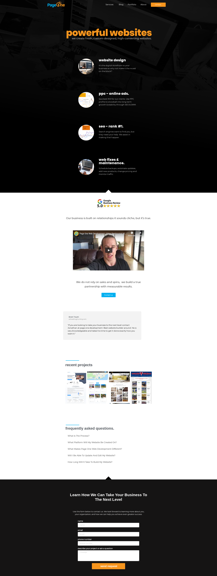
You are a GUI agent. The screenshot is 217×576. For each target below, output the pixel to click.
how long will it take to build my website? (90, 462)
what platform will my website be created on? (92, 443)
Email (80, 530)
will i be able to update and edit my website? (91, 456)
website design (112, 60)
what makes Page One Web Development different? (95, 449)
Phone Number (85, 539)
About (143, 5)
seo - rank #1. (111, 126)
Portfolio (132, 5)
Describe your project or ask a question (95, 548)
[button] (108, 436)
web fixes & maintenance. (111, 161)
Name (80, 521)
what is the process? (78, 436)
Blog (121, 5)
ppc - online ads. (114, 93)
